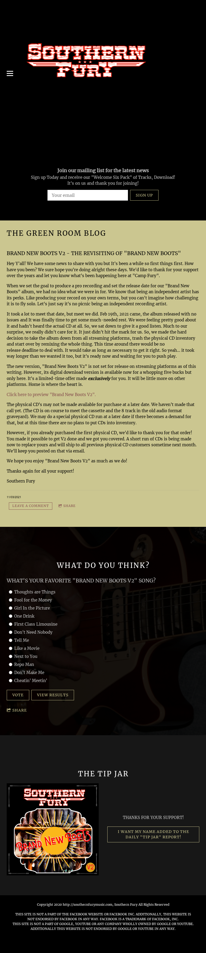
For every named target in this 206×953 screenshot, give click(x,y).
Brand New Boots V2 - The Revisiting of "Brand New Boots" (94, 253)
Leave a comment (30, 506)
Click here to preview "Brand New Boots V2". (51, 394)
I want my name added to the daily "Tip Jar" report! (153, 834)
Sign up (144, 195)
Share (69, 506)
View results (52, 695)
